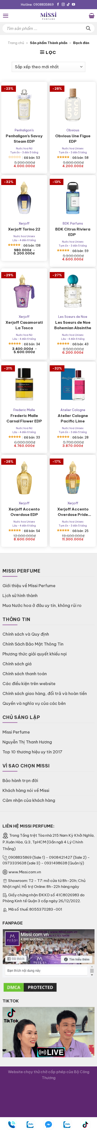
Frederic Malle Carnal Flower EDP (24, 418)
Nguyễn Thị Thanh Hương (27, 741)
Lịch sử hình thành (20, 595)
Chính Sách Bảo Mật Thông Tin (32, 644)
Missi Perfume (16, 732)
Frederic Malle (24, 410)
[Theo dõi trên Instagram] (63, 4)
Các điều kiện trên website (28, 683)
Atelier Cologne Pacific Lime (73, 418)
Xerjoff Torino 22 (24, 229)
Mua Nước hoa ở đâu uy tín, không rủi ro (42, 605)
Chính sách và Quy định (25, 634)
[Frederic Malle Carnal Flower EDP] (24, 384)
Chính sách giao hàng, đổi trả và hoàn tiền (44, 693)
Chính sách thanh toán (24, 673)
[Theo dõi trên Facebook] (58, 4)
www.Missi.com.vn (24, 872)
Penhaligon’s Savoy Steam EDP (24, 139)
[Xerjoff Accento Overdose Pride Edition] (72, 478)
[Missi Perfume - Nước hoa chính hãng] (48, 15)
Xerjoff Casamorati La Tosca (24, 325)
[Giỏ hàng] (92, 15)
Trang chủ (16, 43)
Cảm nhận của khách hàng (28, 800)
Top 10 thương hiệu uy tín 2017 (32, 751)
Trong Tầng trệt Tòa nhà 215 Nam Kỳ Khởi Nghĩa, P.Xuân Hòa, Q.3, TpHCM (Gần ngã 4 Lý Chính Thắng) (48, 842)
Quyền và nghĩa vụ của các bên (34, 703)
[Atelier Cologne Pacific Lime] (72, 384)
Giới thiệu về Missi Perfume (28, 585)
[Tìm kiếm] (88, 28)
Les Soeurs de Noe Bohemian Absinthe (72, 325)
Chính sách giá (17, 663)
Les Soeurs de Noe (72, 317)
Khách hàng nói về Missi (25, 790)
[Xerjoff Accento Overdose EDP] (24, 478)
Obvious (72, 130)
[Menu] (5, 15)
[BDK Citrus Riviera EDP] (72, 198)
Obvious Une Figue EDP (73, 139)
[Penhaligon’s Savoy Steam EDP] (24, 105)
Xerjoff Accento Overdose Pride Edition (73, 512)
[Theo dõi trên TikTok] (68, 4)
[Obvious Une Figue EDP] (72, 105)
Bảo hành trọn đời (20, 780)
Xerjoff (24, 223)
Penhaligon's (24, 130)
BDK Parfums (73, 223)
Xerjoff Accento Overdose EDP (24, 512)
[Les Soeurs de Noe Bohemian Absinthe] (72, 291)
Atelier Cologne (72, 410)
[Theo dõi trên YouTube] (73, 4)
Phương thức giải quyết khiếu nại (34, 653)
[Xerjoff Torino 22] (24, 198)
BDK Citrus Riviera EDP (72, 232)
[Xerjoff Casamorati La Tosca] (24, 291)
